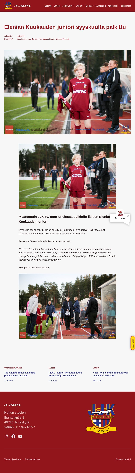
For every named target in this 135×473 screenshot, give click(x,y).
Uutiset (59, 39)
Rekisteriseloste (32, 459)
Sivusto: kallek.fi (123, 459)
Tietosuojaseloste (12, 459)
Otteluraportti (9, 368)
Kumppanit (43, 39)
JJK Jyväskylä (22, 5)
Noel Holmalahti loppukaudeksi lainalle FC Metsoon (110, 374)
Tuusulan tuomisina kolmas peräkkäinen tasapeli (19, 374)
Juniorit (35, 39)
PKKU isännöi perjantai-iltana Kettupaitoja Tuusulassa (65, 374)
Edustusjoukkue (24, 39)
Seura (51, 39)
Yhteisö (66, 39)
